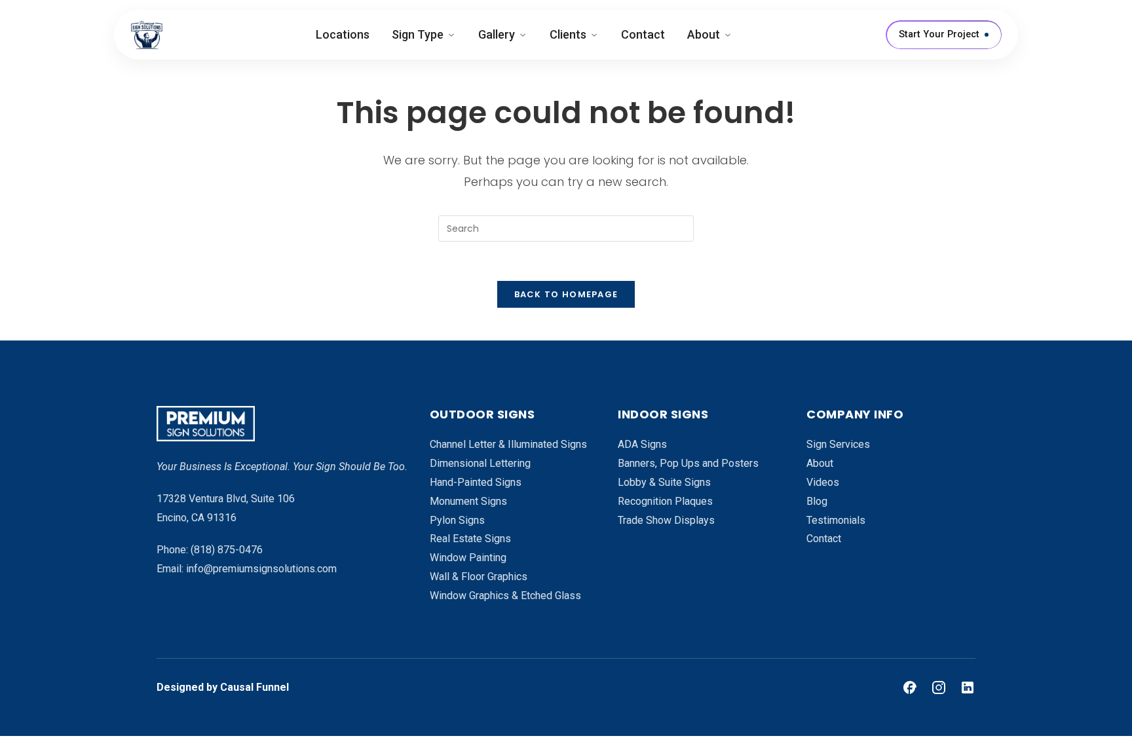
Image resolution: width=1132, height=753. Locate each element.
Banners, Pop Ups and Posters (688, 463)
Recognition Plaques (665, 501)
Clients (568, 34)
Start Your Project (939, 34)
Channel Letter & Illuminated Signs (508, 444)
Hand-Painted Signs (475, 482)
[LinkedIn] (967, 687)
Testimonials (835, 520)
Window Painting (468, 557)
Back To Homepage (566, 294)
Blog (816, 501)
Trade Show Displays (666, 520)
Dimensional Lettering (480, 463)
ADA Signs (642, 444)
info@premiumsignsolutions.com (261, 568)
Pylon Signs (457, 520)
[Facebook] (910, 687)
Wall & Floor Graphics (478, 576)
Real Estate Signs (470, 538)
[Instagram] (939, 687)
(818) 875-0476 (227, 549)
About (703, 34)
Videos (822, 482)
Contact (643, 34)
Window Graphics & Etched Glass (505, 595)
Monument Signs (468, 501)
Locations (342, 34)
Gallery (496, 34)
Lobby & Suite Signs (664, 482)
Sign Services (838, 444)
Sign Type (417, 34)
